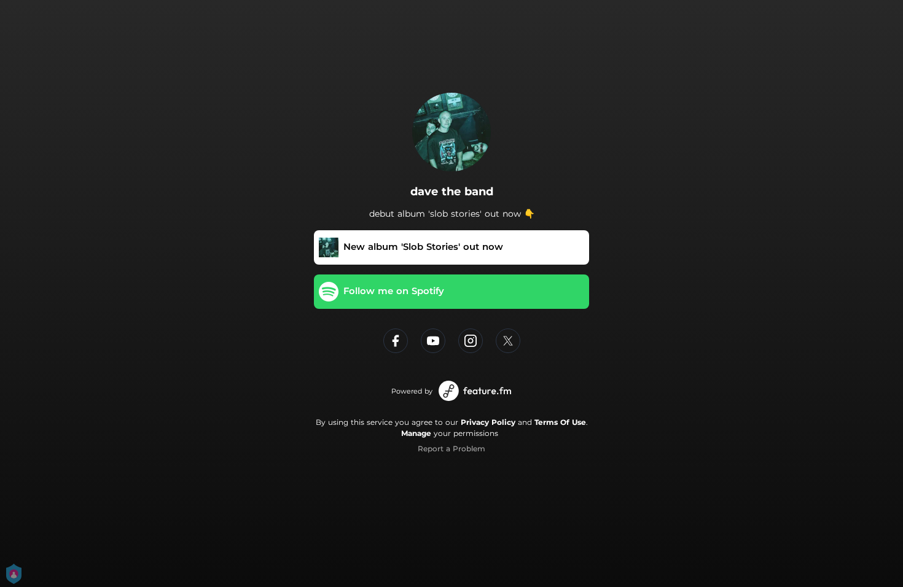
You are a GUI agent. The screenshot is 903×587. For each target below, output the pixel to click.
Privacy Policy (488, 422)
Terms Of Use (560, 422)
